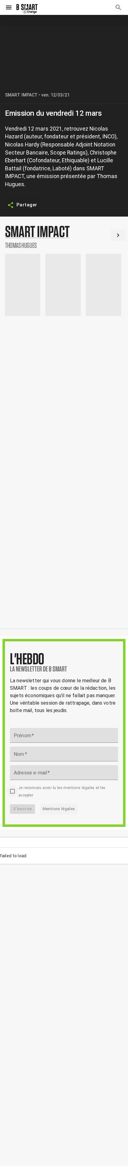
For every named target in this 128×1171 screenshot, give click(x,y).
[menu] (8, 7)
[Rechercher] (118, 7)
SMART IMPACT (21, 94)
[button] (64, 236)
